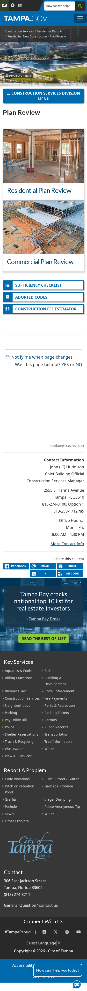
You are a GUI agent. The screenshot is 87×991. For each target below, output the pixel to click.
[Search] (80, 6)
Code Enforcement (59, 691)
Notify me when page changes (41, 357)
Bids (47, 670)
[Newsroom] (20, 5)
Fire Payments (55, 698)
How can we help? (58, 6)
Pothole (11, 806)
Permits (50, 720)
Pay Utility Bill (16, 720)
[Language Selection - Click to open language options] (4, 5)
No (79, 364)
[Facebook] (44, 932)
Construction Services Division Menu (45, 96)
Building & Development (55, 681)
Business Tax (15, 691)
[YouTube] (78, 932)
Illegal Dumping (57, 799)
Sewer (10, 813)
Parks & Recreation (59, 705)
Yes (65, 364)
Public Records (56, 727)
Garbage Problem (58, 786)
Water (49, 748)
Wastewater (14, 748)
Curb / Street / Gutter (61, 779)
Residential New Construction (27, 36)
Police (9, 727)
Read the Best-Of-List (44, 638)
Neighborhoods (17, 705)
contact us (48, 905)
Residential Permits (50, 31)
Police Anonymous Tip (62, 806)
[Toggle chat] (76, 984)
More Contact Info (67, 543)
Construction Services (19, 31)
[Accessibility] (12, 5)
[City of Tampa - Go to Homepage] (25, 18)
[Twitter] (55, 932)
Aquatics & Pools (18, 670)
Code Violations (17, 779)
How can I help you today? (57, 970)
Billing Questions (19, 678)
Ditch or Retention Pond (19, 789)
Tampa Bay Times (44, 619)
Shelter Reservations (21, 734)
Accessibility (23, 965)
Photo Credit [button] (19, 76)
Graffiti (10, 799)
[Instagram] (66, 932)
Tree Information (58, 741)
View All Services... (20, 756)
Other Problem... (18, 821)
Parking (11, 712)
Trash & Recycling (19, 741)
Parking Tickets (56, 712)
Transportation (56, 734)
